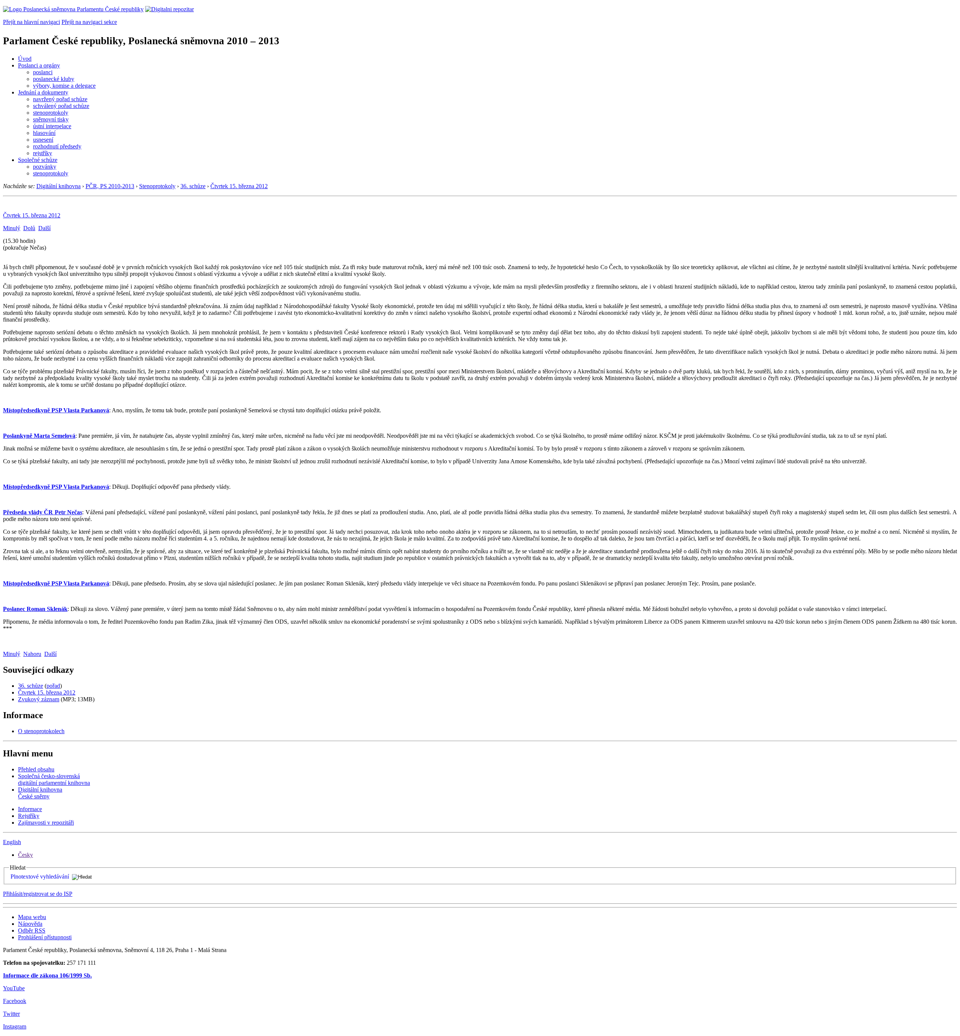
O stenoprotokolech (41, 731)
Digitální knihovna (58, 186)
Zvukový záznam (38, 699)
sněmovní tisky (51, 119)
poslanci (42, 72)
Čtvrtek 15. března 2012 (239, 186)
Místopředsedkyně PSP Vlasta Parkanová (56, 410)
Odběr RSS (31, 930)
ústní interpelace (52, 126)
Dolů (29, 228)
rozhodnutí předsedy (57, 146)
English (12, 842)
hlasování (44, 133)
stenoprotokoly (50, 112)
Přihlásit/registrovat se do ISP (37, 894)
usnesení (43, 139)
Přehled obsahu (36, 769)
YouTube (14, 988)
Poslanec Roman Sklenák (35, 609)
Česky (25, 855)
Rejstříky (28, 816)
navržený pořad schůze (60, 99)
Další (44, 228)
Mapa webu (32, 917)
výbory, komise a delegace (64, 85)
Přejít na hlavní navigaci (31, 22)
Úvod (25, 58)
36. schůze (193, 186)
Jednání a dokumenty (43, 92)
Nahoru (32, 654)
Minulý (11, 228)
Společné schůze (37, 160)
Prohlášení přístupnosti (45, 937)
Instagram (14, 1026)
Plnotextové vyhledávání (39, 876)
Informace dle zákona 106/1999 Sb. (47, 975)
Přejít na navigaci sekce (89, 22)
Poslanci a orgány (39, 65)
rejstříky (42, 153)
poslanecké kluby (53, 79)
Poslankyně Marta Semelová (39, 436)
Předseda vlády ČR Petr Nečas (42, 512)
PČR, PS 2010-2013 (110, 186)
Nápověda (30, 924)
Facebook (14, 1001)
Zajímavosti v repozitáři (46, 822)
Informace (30, 809)
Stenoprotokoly (157, 186)
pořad (53, 686)
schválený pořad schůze (61, 106)
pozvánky (44, 166)
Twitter (11, 1014)
